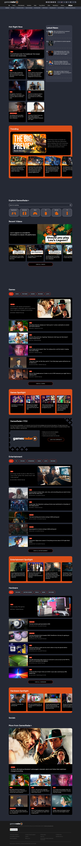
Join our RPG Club (61, 7)
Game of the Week (29, 7)
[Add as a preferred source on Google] (14, 829)
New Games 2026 (37, 7)
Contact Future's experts (30, 834)
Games (13, 5)
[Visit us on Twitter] (46, 2)
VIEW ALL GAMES (40, 383)
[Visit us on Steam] (55, 2)
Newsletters (55, 5)
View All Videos (40, 264)
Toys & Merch (42, 5)
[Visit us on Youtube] (50, 2)
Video (49, 5)
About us (42, 836)
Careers (26, 836)
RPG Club (12, 7)
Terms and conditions (14, 834)
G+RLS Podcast (44, 7)
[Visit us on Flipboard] (48, 2)
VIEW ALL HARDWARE (40, 682)
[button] (74, 2)
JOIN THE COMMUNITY (56, 439)
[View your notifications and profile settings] (71, 2)
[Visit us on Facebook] (51, 2)
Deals (35, 5)
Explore (62, 5)
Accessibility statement (14, 836)
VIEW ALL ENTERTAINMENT (40, 550)
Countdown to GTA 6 (19, 7)
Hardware (29, 5)
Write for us (27, 838)
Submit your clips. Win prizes (70, 7)
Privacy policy (43, 834)
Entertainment (21, 5)
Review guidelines (13, 838)
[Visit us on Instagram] (53, 2)
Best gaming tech (53, 7)
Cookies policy (59, 834)
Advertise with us (59, 836)
